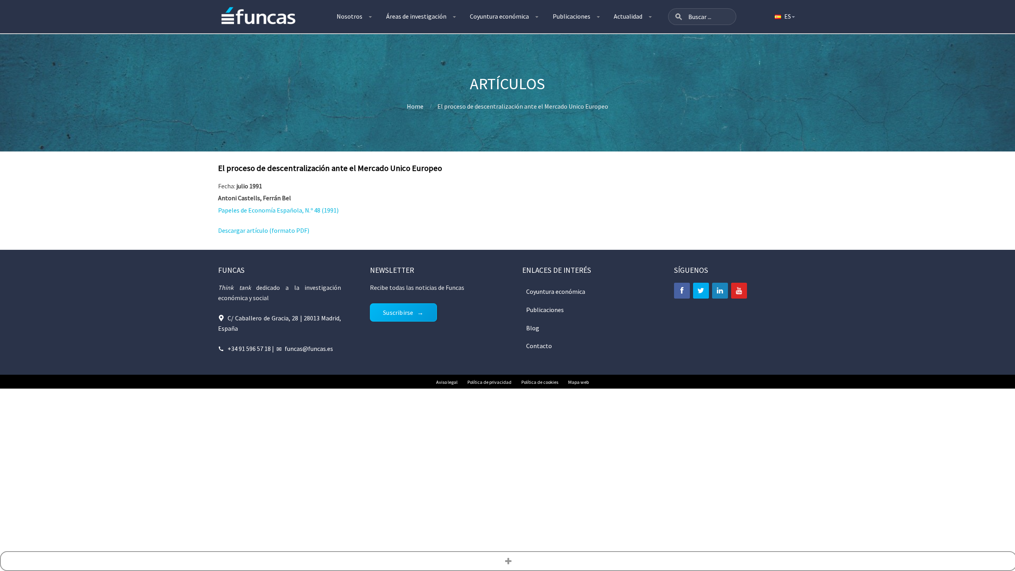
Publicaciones (571, 16)
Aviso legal (447, 382)
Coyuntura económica (499, 16)
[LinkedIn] (720, 291)
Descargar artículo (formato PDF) (263, 230)
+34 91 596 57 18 (249, 349)
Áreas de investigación (416, 16)
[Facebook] (682, 291)
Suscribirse (398, 312)
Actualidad (628, 16)
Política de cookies (539, 382)
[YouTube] (739, 291)
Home (415, 106)
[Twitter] (701, 291)
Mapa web (578, 382)
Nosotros (349, 16)
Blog (532, 328)
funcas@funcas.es (309, 349)
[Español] (784, 16)
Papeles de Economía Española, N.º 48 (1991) (278, 210)
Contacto (539, 346)
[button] (678, 16)
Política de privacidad (489, 382)
